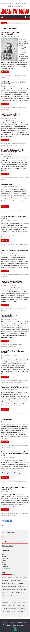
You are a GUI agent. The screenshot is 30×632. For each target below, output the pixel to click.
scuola (9, 605)
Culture (4, 560)
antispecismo (20, 107)
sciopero (4, 605)
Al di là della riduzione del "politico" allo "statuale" (13, 82)
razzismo (25, 599)
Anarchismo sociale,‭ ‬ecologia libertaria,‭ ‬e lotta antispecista (11, 282)
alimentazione (11, 244)
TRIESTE (8, 611)
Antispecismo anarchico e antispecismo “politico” (10, 115)
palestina (19, 599)
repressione (5, 602)
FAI (17, 210)
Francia (4, 589)
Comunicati (5, 558)
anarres (16, 577)
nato (15, 599)
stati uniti (19, 605)
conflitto (14, 210)
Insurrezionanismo (7, 184)
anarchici (10, 210)
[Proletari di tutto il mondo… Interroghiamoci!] (9, 39)
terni (13, 515)
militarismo (4, 595)
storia (23, 605)
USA (22, 611)
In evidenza (8, 445)
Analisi (6, 75)
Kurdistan (23, 589)
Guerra (13, 589)
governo (9, 589)
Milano (19, 592)
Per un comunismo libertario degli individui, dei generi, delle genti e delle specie (14, 453)
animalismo (14, 107)
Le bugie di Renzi (7, 419)
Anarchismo (10, 177)
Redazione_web (15, 36)
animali (9, 107)
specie (7, 109)
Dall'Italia (14, 75)
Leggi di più (5, 71)
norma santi (8, 515)
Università (8, 447)
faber (22, 513)
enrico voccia (11, 344)
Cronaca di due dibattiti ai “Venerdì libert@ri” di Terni (13, 488)
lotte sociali (14, 592)
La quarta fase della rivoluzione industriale (12, 352)
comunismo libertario (18, 274)
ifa (23, 513)
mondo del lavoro (13, 595)
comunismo (16, 177)
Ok (15, 629)
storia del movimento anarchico (9, 608)
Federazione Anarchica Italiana (9, 586)
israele (18, 589)
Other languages (6, 568)
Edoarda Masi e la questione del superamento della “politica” (12, 151)
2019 (3, 75)
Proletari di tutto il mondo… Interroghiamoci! (10, 33)
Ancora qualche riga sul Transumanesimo (9, 316)
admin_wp (13, 86)
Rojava (10, 602)
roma (15, 602)
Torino (3, 611)
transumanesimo (12, 346)
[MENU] (28, 17)
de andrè (18, 513)
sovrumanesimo (4, 346)
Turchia (16, 515)
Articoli (10, 75)
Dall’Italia (4, 564)
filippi (25, 143)
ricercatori (3, 447)
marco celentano (22, 75)
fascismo (21, 413)
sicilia (13, 605)
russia (19, 602)
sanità (23, 602)
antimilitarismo (5, 580)
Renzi (26, 445)
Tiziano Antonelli (22, 608)
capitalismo (13, 580)
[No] (28, 626)
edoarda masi (23, 177)
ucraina (18, 611)
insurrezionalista (22, 210)
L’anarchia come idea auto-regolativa (14, 250)
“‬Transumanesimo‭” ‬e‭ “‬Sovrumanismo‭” (14, 387)
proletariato (3, 77)
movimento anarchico (7, 599)
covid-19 (19, 580)
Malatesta (26, 274)
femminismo (21, 586)
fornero (15, 445)
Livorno (8, 592)
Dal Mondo (5, 562)
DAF (15, 513)
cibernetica (10, 413)
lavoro (3, 592)
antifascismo (23, 577)
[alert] (15, 536)
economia (4, 583)
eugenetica (15, 413)
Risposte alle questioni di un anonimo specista (14, 217)
